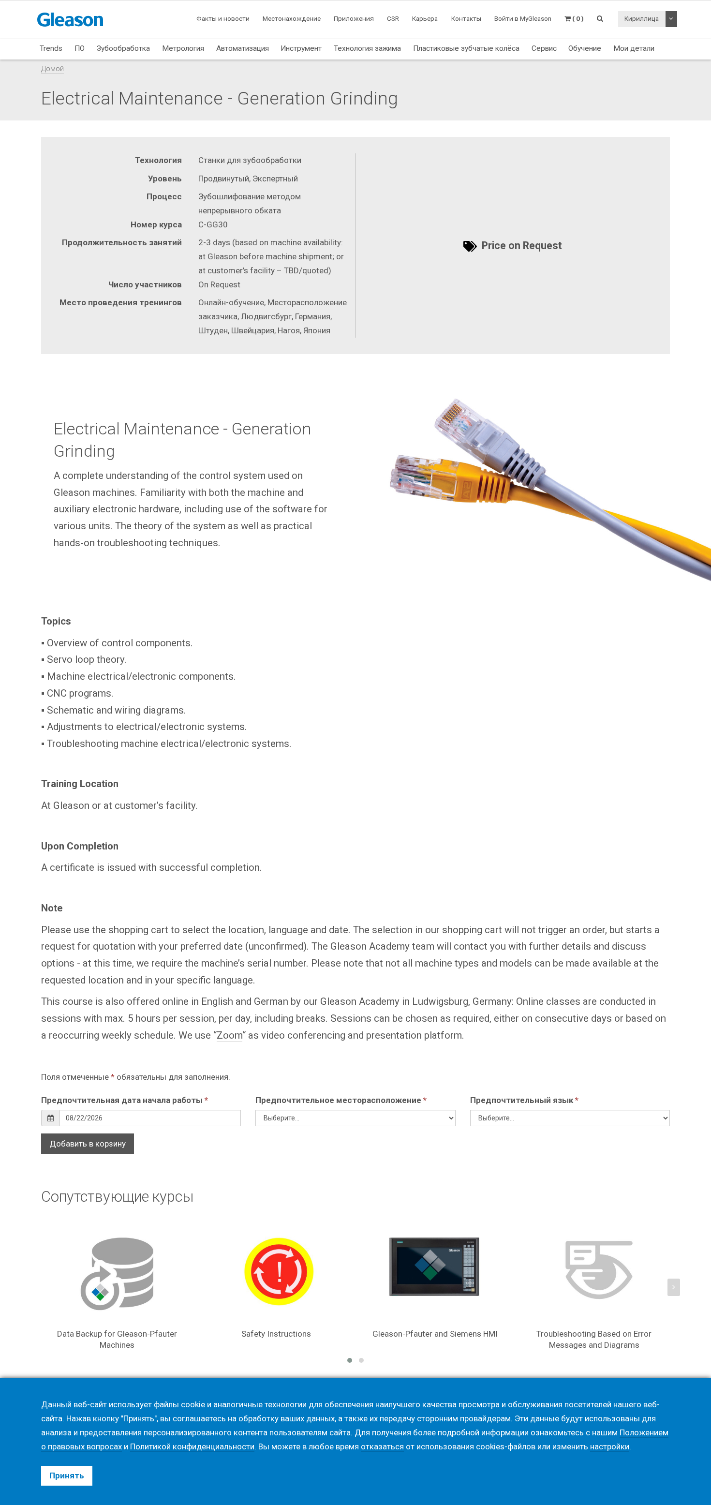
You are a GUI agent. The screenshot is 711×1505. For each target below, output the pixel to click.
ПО (79, 48)
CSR (393, 18)
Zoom (229, 1035)
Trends (51, 48)
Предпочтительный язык (524, 1100)
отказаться (382, 1446)
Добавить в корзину (87, 1143)
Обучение (584, 48)
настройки (609, 1446)
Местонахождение (292, 18)
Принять (66, 1475)
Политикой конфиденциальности (192, 1446)
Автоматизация (242, 48)
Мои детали (633, 48)
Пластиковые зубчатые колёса (466, 48)
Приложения (354, 18)
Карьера (425, 18)
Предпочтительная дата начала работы (124, 1100)
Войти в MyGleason (522, 18)
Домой (52, 68)
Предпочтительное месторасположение (341, 1100)
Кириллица (641, 18)
